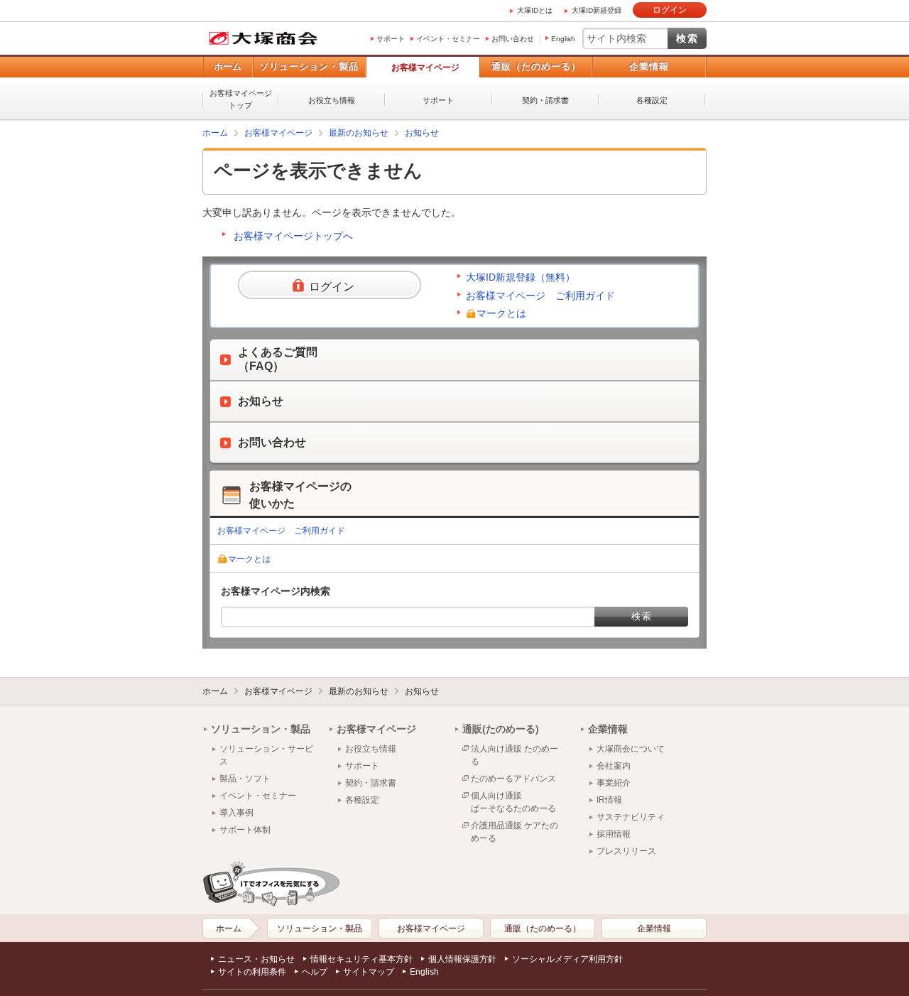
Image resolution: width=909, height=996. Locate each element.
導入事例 (236, 813)
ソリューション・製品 (309, 66)
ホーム (227, 66)
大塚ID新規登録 (596, 10)
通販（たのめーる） (536, 66)
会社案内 (614, 766)
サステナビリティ (631, 817)
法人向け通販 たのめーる (514, 755)
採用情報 (614, 834)
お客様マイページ (425, 67)
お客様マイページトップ (240, 99)
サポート (390, 39)
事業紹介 (614, 783)
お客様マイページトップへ (293, 236)
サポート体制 (245, 830)
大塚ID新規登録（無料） (520, 277)
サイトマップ (368, 972)
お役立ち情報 (331, 100)
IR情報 (609, 800)
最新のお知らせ (358, 133)
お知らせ (422, 133)
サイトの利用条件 (252, 972)
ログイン (670, 10)
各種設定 (652, 100)
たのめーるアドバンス (513, 779)
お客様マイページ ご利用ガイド (540, 295)
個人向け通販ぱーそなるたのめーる (513, 802)
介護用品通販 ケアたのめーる (514, 832)
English (563, 39)
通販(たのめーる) (500, 729)
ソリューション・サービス (266, 755)
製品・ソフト (245, 779)
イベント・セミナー (448, 39)
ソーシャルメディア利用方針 (567, 959)
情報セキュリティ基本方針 (361, 959)
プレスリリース (626, 851)
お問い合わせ (512, 39)
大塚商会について (631, 749)
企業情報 (649, 66)
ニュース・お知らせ (256, 959)
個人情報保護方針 (462, 959)
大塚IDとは (535, 10)
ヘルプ (314, 972)
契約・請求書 (545, 100)
